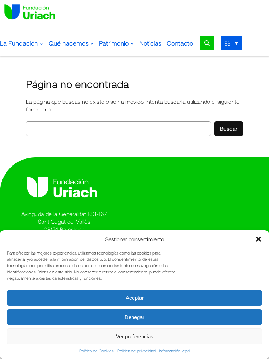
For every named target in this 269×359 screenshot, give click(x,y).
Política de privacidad (136, 350)
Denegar (134, 317)
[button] (258, 239)
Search (207, 43)
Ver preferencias (134, 336)
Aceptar (135, 298)
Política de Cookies (96, 350)
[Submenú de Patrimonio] (132, 43)
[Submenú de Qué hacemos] (92, 43)
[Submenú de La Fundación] (41, 43)
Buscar (228, 128)
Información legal (174, 350)
